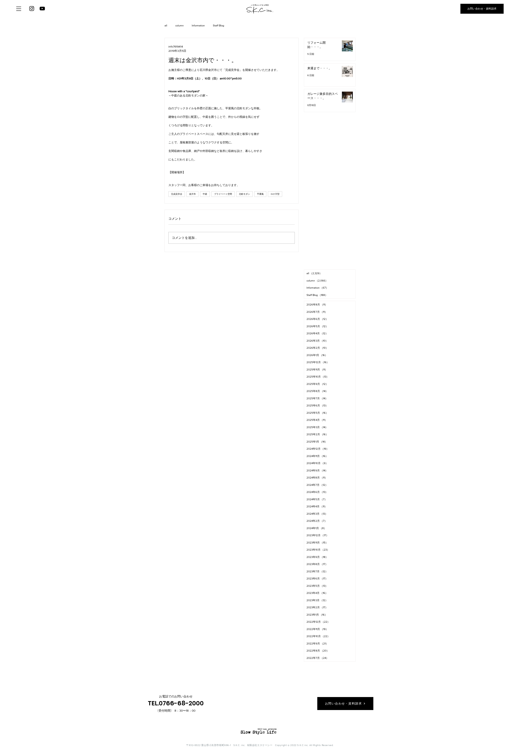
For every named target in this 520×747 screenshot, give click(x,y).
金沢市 (192, 194)
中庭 (205, 194)
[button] (18, 8)
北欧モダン (244, 194)
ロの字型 (275, 194)
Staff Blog (218, 25)
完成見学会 (176, 194)
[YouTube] (42, 8)
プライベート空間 (223, 194)
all (166, 25)
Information (198, 25)
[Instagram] (31, 8)
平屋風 (260, 194)
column (179, 25)
